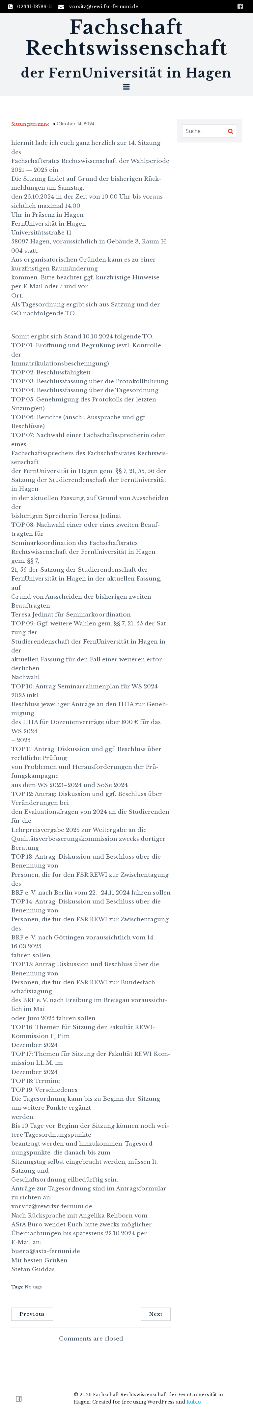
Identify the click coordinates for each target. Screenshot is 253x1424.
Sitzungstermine (30, 124)
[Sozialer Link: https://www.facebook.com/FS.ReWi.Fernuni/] (21, 1398)
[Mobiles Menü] (126, 87)
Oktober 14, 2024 (75, 124)
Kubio (193, 1402)
